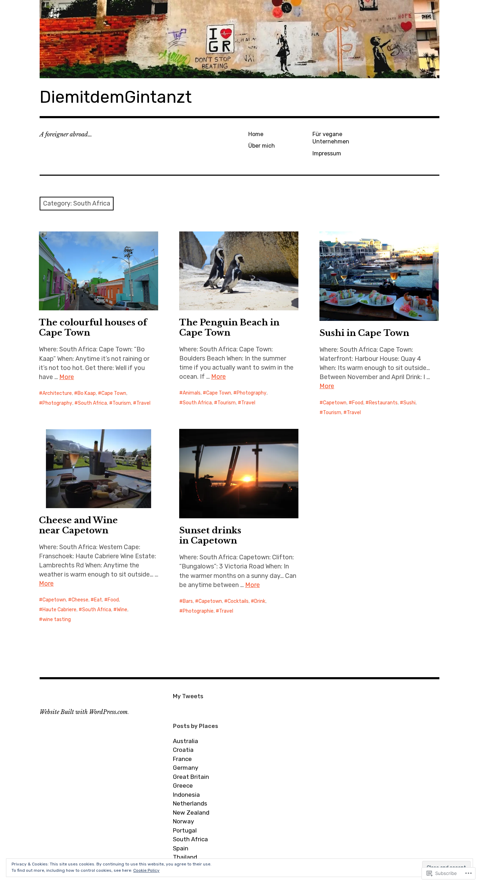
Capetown (334, 403)
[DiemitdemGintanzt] (239, 39)
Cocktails (238, 601)
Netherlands (190, 803)
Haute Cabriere (59, 610)
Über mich (261, 145)
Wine (122, 610)
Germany (185, 767)
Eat (98, 600)
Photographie (198, 611)
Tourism (122, 403)
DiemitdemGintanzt (116, 97)
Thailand (185, 857)
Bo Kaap (86, 393)
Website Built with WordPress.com (84, 711)
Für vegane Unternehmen (330, 138)
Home (255, 134)
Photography (57, 403)
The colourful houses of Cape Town (93, 327)
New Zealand (191, 812)
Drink (259, 601)
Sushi (409, 403)
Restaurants (383, 403)
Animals (192, 393)
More (66, 377)
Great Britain (191, 776)
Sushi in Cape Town (364, 333)
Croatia (183, 749)
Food (357, 403)
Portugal (185, 830)
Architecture (57, 393)
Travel (143, 403)
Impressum (326, 153)
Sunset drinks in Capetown (210, 535)
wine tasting (56, 619)
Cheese (80, 600)
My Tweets (188, 696)
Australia (185, 740)
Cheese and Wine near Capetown (78, 525)
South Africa (92, 403)
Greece (183, 785)
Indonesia (186, 794)
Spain (180, 848)
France (182, 758)
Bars (188, 601)
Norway (183, 821)
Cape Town (113, 393)
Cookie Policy (146, 870)
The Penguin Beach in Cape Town (229, 327)
